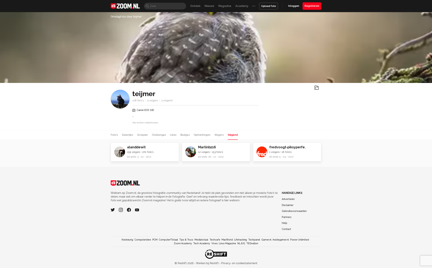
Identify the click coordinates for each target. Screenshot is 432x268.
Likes (173, 134)
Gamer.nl (266, 239)
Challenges (159, 134)
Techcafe (215, 239)
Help (284, 223)
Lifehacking (240, 239)
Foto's (114, 134)
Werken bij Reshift (207, 263)
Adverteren (288, 199)
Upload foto (268, 6)
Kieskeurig (127, 239)
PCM (155, 239)
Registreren (312, 6)
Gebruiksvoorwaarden (294, 211)
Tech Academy (201, 243)
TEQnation (252, 243)
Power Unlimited (299, 239)
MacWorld (227, 239)
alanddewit (136, 147)
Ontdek (195, 6)
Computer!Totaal (168, 239)
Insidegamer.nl (281, 239)
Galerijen (127, 134)
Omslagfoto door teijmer (126, 16)
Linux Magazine (227, 243)
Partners (286, 217)
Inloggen (293, 6)
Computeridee (142, 239)
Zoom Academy (183, 243)
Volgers (219, 134)
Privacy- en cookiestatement (238, 263)
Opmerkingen (202, 134)
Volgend (233, 134)
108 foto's (138, 100)
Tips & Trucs (186, 239)
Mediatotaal (201, 239)
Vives (214, 243)
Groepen (142, 134)
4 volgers (152, 100)
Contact (286, 229)
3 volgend (166, 100)
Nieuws (209, 6)
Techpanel (254, 239)
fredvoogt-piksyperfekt (288, 147)
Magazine (224, 6)
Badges (185, 134)
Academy (241, 6)
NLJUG (241, 243)
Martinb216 (207, 147)
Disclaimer (287, 205)
